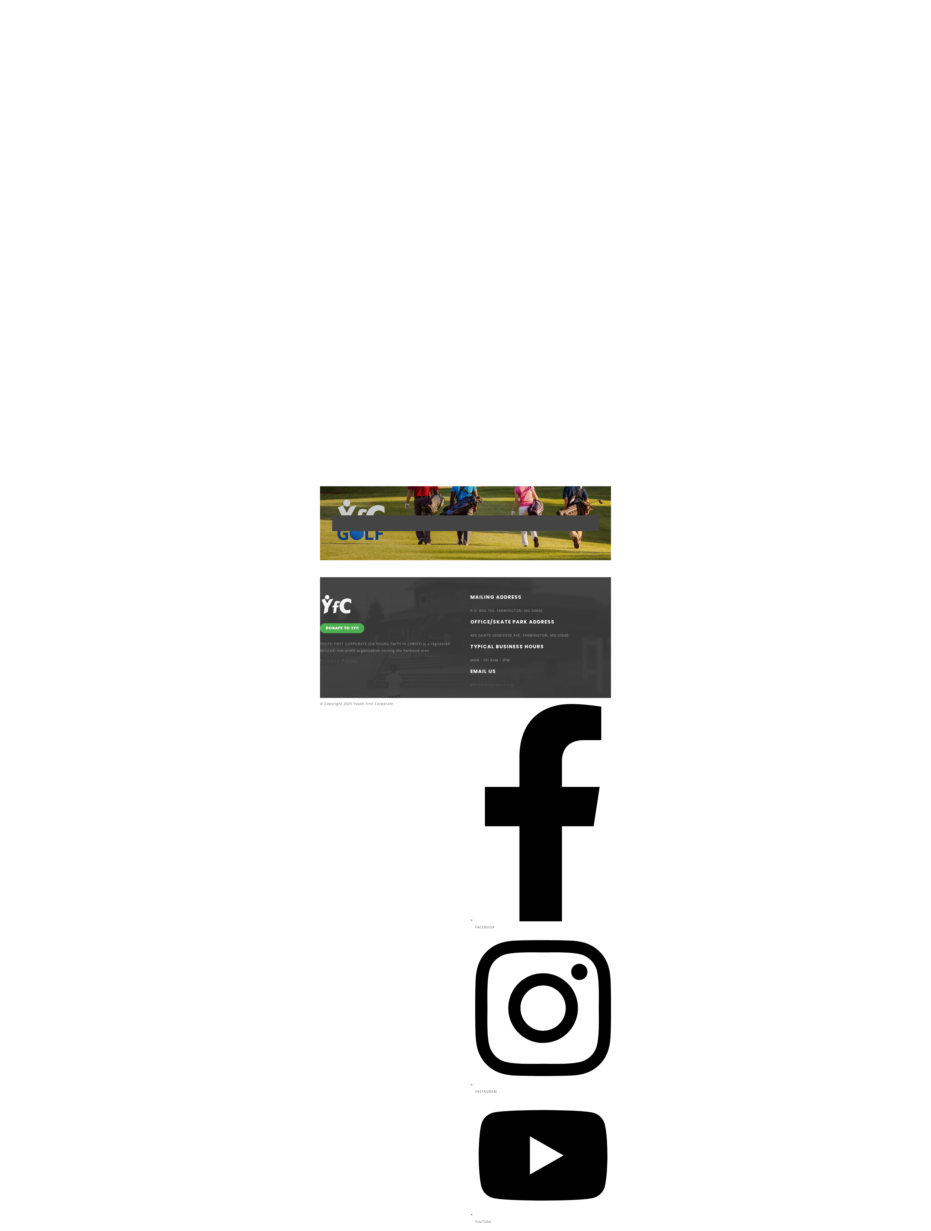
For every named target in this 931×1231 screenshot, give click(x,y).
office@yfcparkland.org (491, 684)
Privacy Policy (339, 661)
